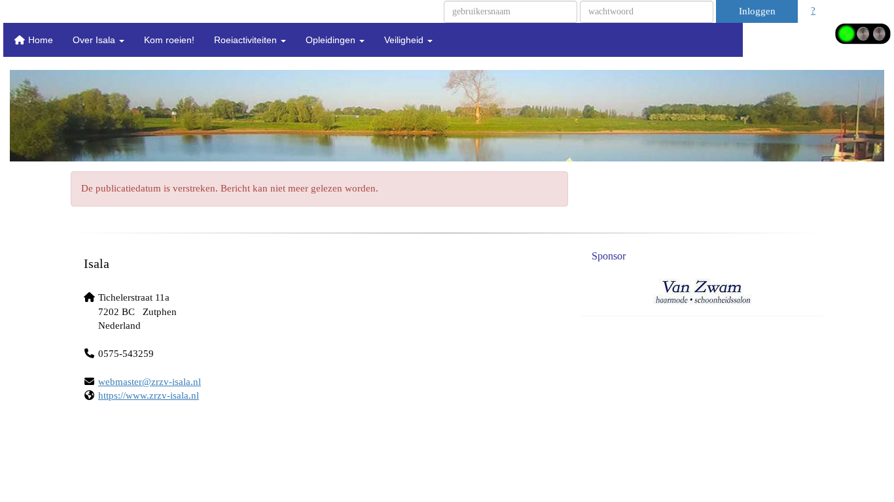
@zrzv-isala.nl (149, 381)
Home (39, 40)
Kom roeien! (169, 40)
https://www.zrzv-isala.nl (148, 395)
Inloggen (757, 11)
